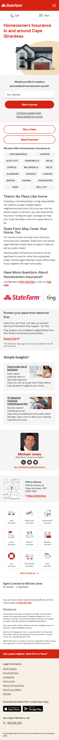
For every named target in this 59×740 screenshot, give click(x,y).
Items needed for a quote (29, 116)
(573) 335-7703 (27, 282)
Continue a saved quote (28, 113)
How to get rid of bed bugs (17, 368)
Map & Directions (37, 496)
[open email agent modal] (29, 462)
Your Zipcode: (14, 94)
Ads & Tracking (9, 669)
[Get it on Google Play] (33, 709)
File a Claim (29, 129)
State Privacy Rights (12, 690)
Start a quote (29, 104)
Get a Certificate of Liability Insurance (29, 467)
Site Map (7, 694)
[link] (14, 5)
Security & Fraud (10, 673)
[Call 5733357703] (23, 462)
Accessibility (8, 677)
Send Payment (29, 139)
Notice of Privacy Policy (13, 686)
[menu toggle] (54, 5)
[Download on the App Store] (12, 709)
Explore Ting (10, 338)
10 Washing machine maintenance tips (17, 400)
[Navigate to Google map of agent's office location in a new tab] (35, 462)
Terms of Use (9, 681)
